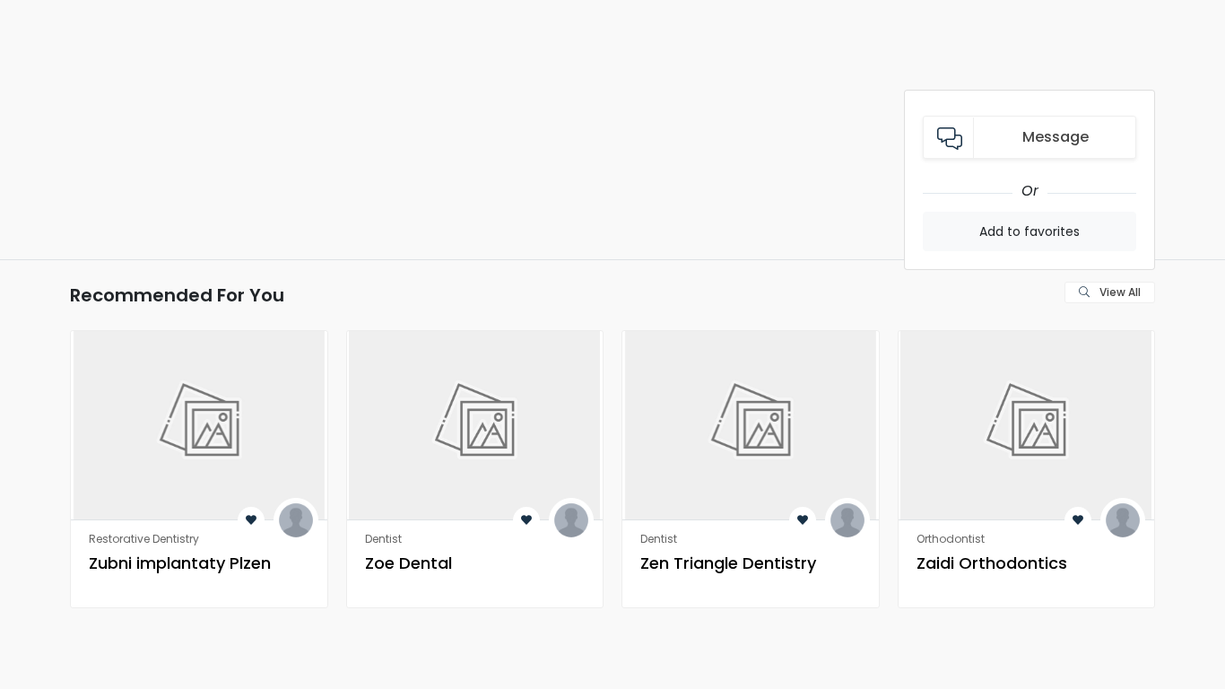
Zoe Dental (408, 563)
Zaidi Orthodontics (992, 563)
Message (1055, 136)
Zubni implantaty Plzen (180, 563)
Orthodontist (951, 538)
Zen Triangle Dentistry (728, 563)
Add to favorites (1029, 231)
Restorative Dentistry (144, 538)
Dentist (383, 538)
